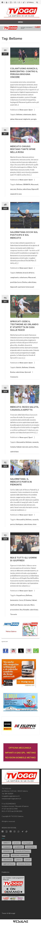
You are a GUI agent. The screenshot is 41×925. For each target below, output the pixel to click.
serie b (27, 860)
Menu (31, 2)
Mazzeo (20, 605)
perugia (33, 119)
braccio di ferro (28, 273)
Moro (32, 605)
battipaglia (27, 843)
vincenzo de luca (24, 864)
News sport (24, 110)
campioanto (14, 277)
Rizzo (36, 447)
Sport (31, 110)
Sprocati (28, 372)
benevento (14, 600)
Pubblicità (5, 872)
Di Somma (27, 600)
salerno (18, 860)
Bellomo (19, 114)
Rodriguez (19, 524)
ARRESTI (6, 843)
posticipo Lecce (16, 282)
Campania (7, 847)
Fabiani (19, 447)
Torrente (13, 614)
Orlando (32, 367)
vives (34, 524)
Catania (13, 447)
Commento (14, 377)
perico (31, 447)
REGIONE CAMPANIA (20, 855)
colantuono (27, 114)
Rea (21, 610)
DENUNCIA (7, 851)
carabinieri (18, 847)
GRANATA (26, 184)
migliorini (26, 119)
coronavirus (30, 847)
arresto (16, 843)
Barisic (18, 367)
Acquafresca (20, 595)
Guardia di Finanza (22, 851)
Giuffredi (13, 605)
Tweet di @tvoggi (8, 913)
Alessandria (20, 442)
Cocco (21, 600)
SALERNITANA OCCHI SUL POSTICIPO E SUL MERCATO (24, 235)
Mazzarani (19, 119)
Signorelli (13, 287)
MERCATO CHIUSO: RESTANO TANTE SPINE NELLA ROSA (23, 149)
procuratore (14, 610)
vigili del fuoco (8, 864)
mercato (13, 189)
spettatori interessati (26, 287)
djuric (34, 114)
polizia (5, 855)
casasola (35, 442)
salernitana (27, 189)
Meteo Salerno (11, 631)
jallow (12, 119)
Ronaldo (26, 610)
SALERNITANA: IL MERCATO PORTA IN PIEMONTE (21, 482)
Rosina (19, 189)
